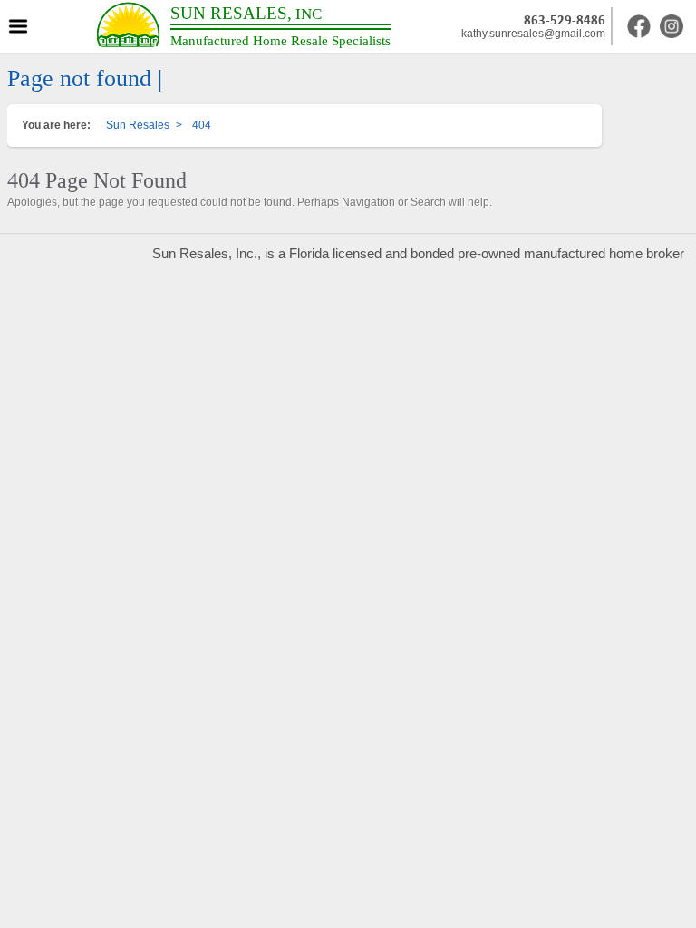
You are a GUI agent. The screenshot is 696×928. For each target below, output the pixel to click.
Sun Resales (137, 125)
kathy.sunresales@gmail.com (533, 33)
